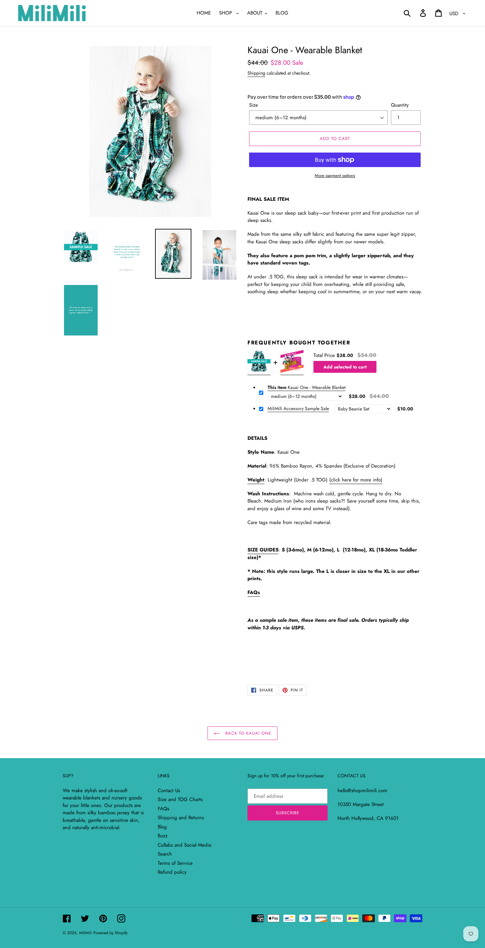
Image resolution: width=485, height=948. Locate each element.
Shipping (256, 73)
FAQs (253, 592)
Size (253, 105)
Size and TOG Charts (180, 799)
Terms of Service (175, 863)
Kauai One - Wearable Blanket (306, 387)
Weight (255, 479)
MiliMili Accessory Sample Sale (298, 408)
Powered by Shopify (110, 933)
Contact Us (169, 790)
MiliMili (85, 933)
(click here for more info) (355, 479)
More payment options (335, 175)
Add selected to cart (345, 367)
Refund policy (172, 872)
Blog (162, 826)
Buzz (163, 835)
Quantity (400, 105)
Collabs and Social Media (184, 845)
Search (165, 854)
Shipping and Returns (181, 817)
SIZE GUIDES (262, 549)
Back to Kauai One (248, 733)
